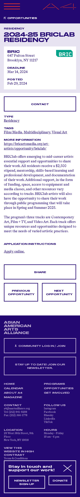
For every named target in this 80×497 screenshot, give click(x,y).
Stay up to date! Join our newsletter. (40, 366)
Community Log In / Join (41, 346)
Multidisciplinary (37, 132)
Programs (54, 384)
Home (9, 384)
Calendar (13, 388)
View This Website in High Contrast (19, 451)
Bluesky (48, 415)
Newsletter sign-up (26, 482)
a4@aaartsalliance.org (17, 408)
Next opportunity (59, 293)
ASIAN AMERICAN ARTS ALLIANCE (17, 328)
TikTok (48, 422)
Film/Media (13, 132)
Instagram (50, 408)
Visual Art (59, 132)
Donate (60, 481)
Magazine (13, 397)
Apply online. (14, 251)
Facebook (50, 412)
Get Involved (57, 393)
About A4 (13, 393)
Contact (40, 104)
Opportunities (22, 18)
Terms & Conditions (16, 458)
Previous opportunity (21, 293)
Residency (11, 121)
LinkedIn (49, 418)
